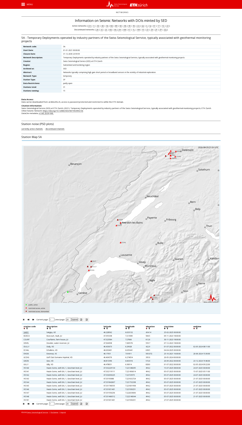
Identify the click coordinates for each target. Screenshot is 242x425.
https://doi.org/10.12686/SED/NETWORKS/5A (63, 110)
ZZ (167, 25)
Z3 (147, 29)
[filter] (27, 328)
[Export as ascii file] (86, 320)
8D (111, 25)
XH (119, 29)
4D (102, 25)
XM (124, 29)
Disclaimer (54, 412)
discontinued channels (55, 128)
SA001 (26, 332)
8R (116, 25)
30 (98, 25)
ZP (160, 29)
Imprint (63, 412)
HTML (41, 113)
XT (129, 29)
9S (134, 25)
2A (97, 29)
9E (129, 25)
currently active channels (32, 128)
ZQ (165, 29)
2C (106, 29)
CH (89, 25)
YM (138, 29)
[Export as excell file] (81, 320)
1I (94, 25)
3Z (102, 29)
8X (121, 25)
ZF (156, 29)
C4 (138, 25)
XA (115, 29)
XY (154, 25)
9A (125, 25)
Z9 (152, 29)
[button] (27, 4)
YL (134, 29)
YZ (163, 25)
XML (51, 113)
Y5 (143, 29)
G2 (143, 25)
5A (107, 25)
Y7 (159, 25)
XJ (150, 25)
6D (110, 29)
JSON (47, 113)
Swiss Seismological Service (37, 412)
